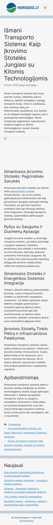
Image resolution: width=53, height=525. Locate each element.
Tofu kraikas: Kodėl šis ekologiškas (23, 496)
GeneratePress (26, 520)
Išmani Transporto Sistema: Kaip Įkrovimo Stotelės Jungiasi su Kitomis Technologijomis (24, 445)
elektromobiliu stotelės (22, 191)
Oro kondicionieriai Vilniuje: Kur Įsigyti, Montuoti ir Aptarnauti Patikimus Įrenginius (25, 432)
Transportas (14, 424)
